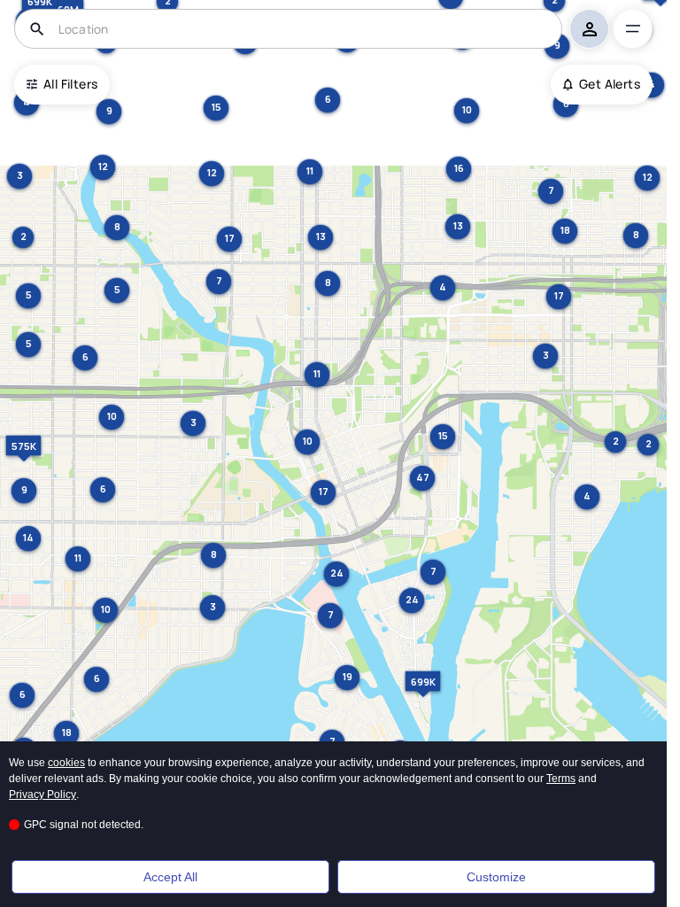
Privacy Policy (42, 794)
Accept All (170, 877)
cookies (66, 762)
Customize (496, 877)
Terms (561, 778)
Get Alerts (609, 83)
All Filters (70, 83)
